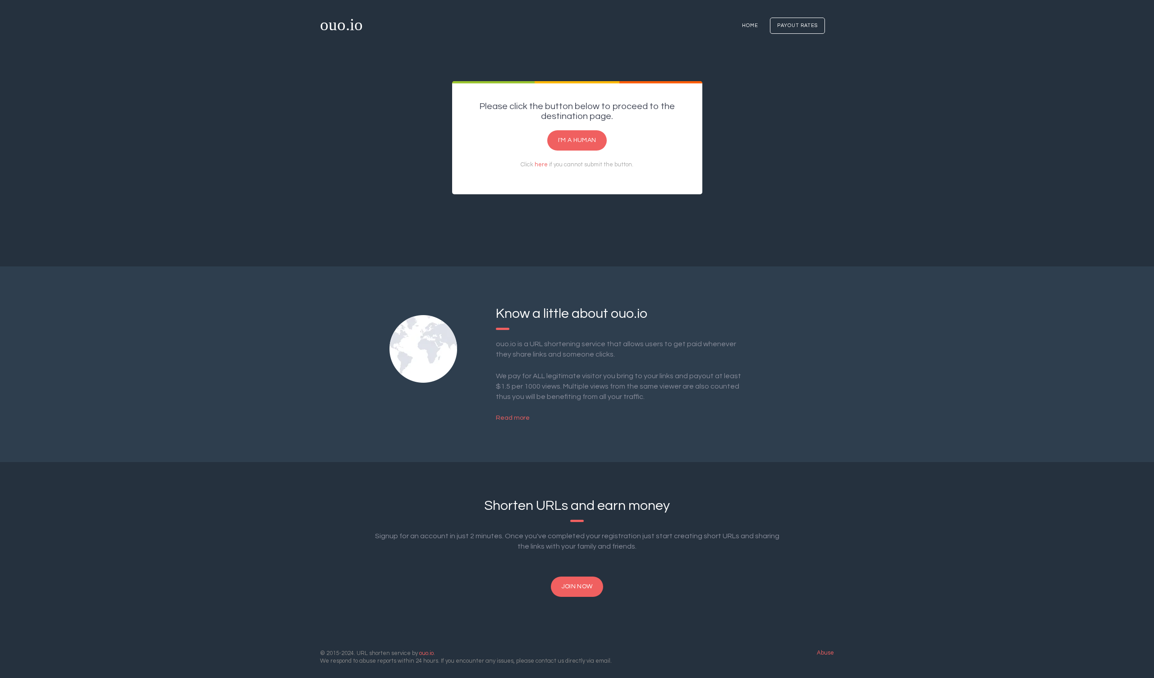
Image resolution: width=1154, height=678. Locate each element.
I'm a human (577, 140)
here (541, 164)
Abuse (825, 653)
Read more (513, 418)
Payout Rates (797, 25)
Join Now (577, 586)
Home (750, 25)
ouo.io (341, 24)
